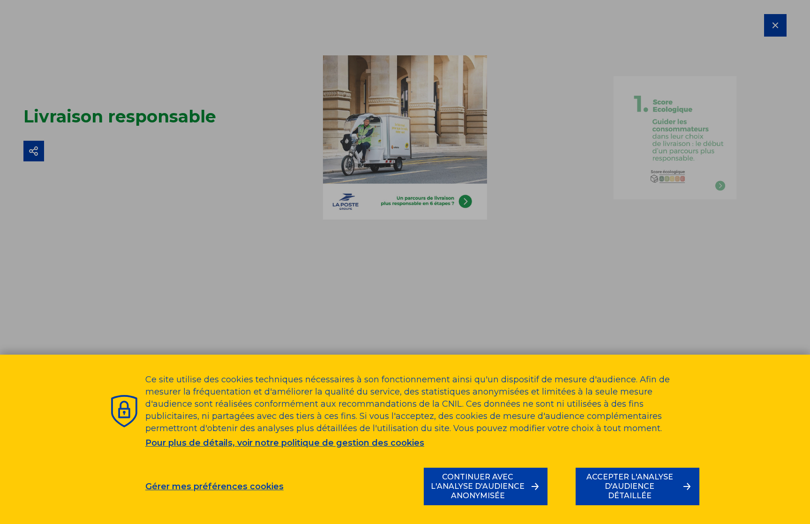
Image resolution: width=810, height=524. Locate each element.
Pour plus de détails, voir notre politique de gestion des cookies (284, 443)
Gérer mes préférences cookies (214, 487)
